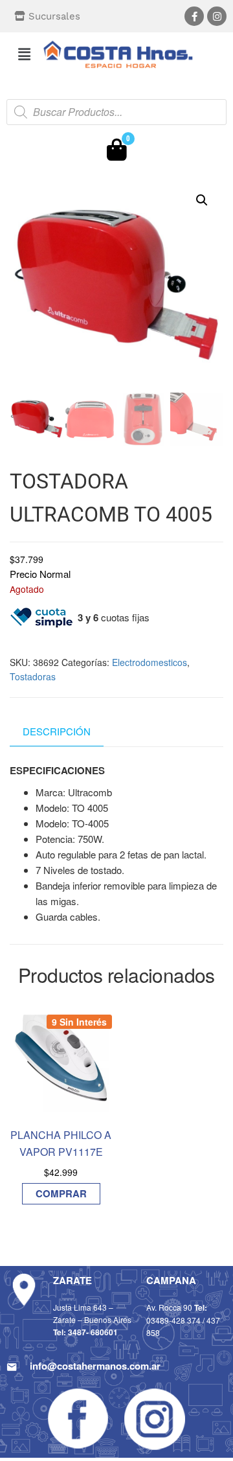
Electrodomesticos (149, 662)
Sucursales (54, 16)
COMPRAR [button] (61, 1193)
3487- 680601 (93, 1332)
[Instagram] (217, 16)
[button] (24, 53)
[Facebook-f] (194, 16)
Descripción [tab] (57, 731)
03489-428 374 (173, 1320)
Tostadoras (33, 676)
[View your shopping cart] (117, 152)
